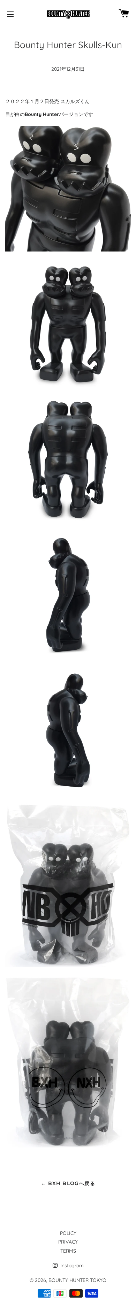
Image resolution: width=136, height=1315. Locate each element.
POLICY (68, 1233)
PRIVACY (68, 1242)
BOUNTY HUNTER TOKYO (77, 1280)
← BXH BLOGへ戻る (68, 1183)
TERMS (68, 1251)
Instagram (71, 1265)
